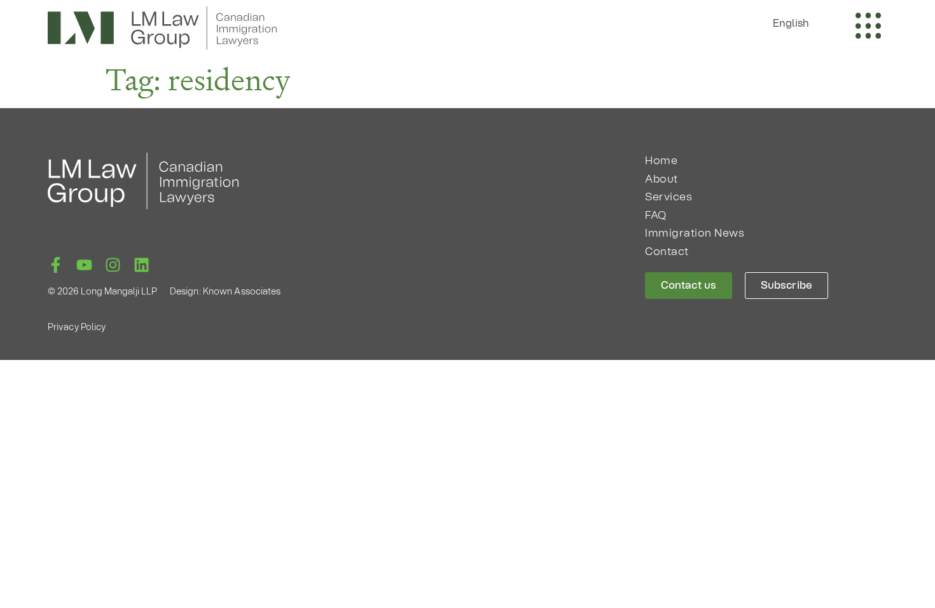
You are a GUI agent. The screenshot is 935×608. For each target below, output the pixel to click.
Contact (667, 251)
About (661, 179)
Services (668, 196)
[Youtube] (84, 265)
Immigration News (694, 233)
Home (661, 160)
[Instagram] (113, 265)
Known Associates (242, 291)
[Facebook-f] (56, 265)
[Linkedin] (141, 265)
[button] (797, 23)
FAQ (656, 215)
